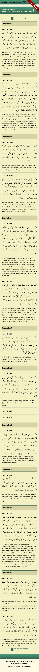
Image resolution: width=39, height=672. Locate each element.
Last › (25, 18)
